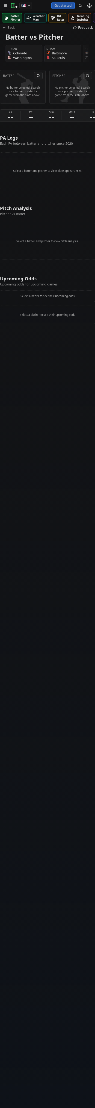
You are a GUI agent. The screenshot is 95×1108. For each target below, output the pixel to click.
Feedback (85, 27)
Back (11, 27)
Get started (63, 5)
